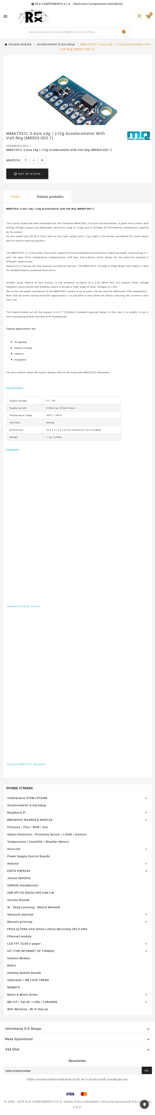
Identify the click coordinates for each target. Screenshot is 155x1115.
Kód (9, 145)
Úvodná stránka (19, 788)
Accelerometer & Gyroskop (26, 805)
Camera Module (18, 958)
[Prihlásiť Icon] (139, 16)
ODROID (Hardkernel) (22, 885)
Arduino (13, 863)
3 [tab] (84, 124)
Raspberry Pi (16, 812)
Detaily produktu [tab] (50, 197)
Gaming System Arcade (24, 972)
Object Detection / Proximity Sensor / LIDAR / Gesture (47, 834)
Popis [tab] (15, 197)
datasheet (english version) (23, 606)
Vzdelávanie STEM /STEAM (27, 798)
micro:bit (14, 849)
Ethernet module (19, 936)
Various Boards (18, 900)
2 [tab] (80, 124)
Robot (11, 965)
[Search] (124, 32)
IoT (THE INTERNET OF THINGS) (30, 951)
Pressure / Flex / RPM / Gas (27, 827)
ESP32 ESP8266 (18, 870)
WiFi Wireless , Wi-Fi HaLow (27, 1009)
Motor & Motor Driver (22, 994)
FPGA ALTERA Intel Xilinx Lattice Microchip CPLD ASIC (47, 929)
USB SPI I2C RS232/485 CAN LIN (30, 892)
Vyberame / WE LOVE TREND (28, 980)
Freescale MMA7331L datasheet (26, 764)
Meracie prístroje (20, 921)
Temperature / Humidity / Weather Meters (38, 841)
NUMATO (13, 987)
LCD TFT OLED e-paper (24, 943)
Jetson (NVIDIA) (19, 878)
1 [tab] (75, 124)
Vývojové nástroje (20, 914)
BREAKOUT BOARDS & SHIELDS (29, 819)
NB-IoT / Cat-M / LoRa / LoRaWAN (32, 1002)
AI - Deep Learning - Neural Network (33, 907)
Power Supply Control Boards (28, 856)
